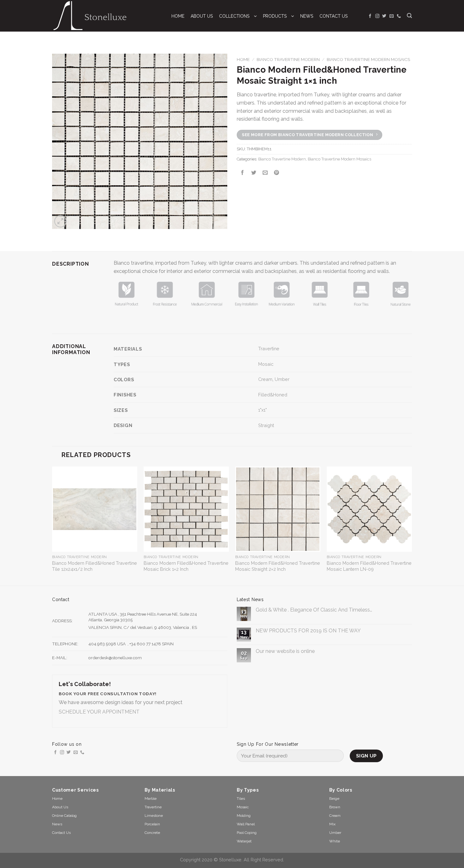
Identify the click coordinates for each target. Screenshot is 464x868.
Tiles (241, 798)
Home (243, 59)
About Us (60, 807)
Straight (266, 425)
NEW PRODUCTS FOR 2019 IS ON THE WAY (308, 631)
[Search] (409, 15)
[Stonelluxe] (105, 16)
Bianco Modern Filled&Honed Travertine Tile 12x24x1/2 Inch (94, 566)
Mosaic (265, 364)
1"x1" (262, 410)
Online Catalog (64, 815)
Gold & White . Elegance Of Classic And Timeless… (314, 610)
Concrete (152, 832)
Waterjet (244, 841)
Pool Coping (247, 832)
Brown (334, 807)
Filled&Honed (272, 394)
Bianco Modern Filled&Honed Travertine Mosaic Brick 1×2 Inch (186, 566)
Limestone (154, 815)
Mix (332, 824)
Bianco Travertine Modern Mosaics (368, 59)
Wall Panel (246, 824)
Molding (244, 815)
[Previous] (52, 525)
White (334, 841)
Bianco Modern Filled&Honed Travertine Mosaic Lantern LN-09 (369, 566)
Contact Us (61, 832)
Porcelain (152, 824)
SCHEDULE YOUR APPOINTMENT (99, 712)
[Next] (411, 525)
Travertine (268, 348)
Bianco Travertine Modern (288, 59)
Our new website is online (285, 651)
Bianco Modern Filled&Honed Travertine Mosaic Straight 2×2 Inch (277, 566)
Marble (151, 798)
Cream (265, 379)
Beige (334, 798)
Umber (282, 379)
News (57, 824)
